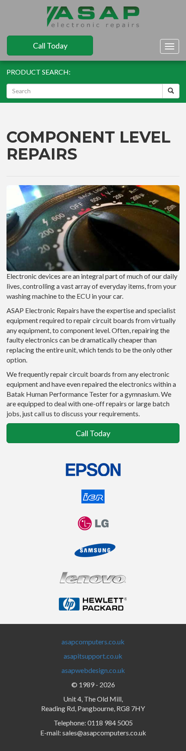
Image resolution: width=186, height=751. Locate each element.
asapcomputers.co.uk (93, 641)
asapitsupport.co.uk (93, 656)
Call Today (50, 45)
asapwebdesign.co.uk (93, 670)
